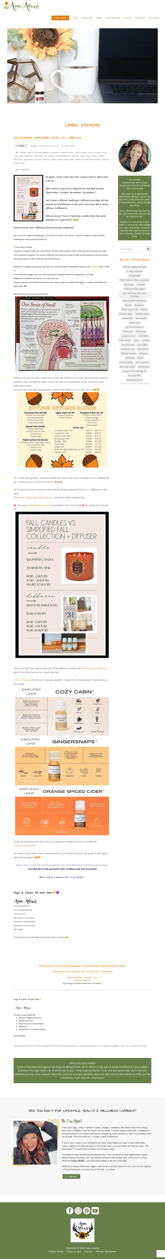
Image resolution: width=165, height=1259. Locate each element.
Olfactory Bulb (49, 159)
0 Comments (23, 169)
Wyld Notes (154, 18)
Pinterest (22, 1026)
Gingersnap (85, 156)
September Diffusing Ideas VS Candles (47, 138)
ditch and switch (127, 366)
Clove (89, 152)
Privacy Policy (56, 1251)
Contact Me (87, 18)
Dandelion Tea (127, 349)
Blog (75, 18)
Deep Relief (142, 349)
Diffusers (29, 156)
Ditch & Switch (142, 362)
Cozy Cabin (18, 156)
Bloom (144, 309)
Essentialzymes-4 (134, 379)
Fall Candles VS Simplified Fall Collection (61, 156)
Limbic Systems (97, 156)
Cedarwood (134, 322)
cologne (146, 340)
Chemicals (128, 331)
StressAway (95, 159)
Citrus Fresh (80, 152)
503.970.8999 (19, 1036)
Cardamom (54, 152)
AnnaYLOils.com (19, 914)
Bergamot (139, 305)
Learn (99, 18)
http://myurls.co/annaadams (24, 918)
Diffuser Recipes (128, 353)
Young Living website (25, 845)
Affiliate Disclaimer (106, 1251)
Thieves (105, 159)
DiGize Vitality (126, 362)
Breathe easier (142, 313)
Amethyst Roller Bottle (134, 288)
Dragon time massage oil (134, 371)
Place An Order (113, 18)
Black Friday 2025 (130, 309)
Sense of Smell (82, 159)
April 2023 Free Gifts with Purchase (134, 295)
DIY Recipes (143, 366)
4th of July (129, 284)
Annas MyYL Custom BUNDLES (25, 922)
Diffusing (39, 156)
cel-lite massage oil (134, 327)
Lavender (95, 266)
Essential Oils (134, 375)
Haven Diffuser (25, 497)
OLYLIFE (127, 18)
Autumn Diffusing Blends (38, 152)
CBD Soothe (141, 318)
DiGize (140, 357)
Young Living (19, 163)
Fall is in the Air (22, 680)
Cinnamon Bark (66, 152)
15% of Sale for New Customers (134, 280)
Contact (73, 1176)
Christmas (141, 331)
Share (21, 146)
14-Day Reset (134, 275)
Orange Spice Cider (65, 159)
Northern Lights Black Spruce (27, 159)
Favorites (140, 18)
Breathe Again (126, 313)
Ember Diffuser (44, 497)
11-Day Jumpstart (134, 271)
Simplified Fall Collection (94, 668)
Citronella (143, 335)
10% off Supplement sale (134, 266)
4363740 (31, 1015)
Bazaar (128, 305)
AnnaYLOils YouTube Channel (24, 926)
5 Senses (22, 152)
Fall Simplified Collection (39, 505)
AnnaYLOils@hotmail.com (23, 910)
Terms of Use (73, 1251)
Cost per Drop (99, 152)
